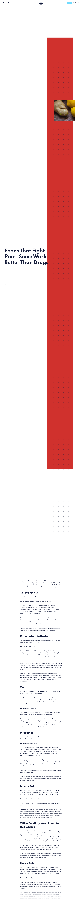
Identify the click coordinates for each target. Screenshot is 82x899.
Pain (7, 284)
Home (4, 2)
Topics (9, 2)
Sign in (74, 2)
